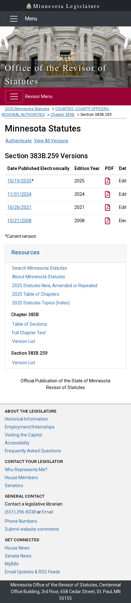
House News (17, 547)
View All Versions (51, 140)
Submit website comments (32, 529)
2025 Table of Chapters (35, 294)
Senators (14, 485)
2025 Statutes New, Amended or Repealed (54, 285)
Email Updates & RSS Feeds (32, 571)
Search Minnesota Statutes (39, 268)
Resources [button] (25, 252)
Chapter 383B (62, 114)
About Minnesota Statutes (38, 276)
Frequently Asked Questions (33, 450)
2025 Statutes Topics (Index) (41, 302)
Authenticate (18, 140)
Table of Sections (29, 324)
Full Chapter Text (29, 332)
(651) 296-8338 (20, 511)
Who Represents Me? (26, 469)
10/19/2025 (19, 180)
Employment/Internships (30, 426)
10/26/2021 (19, 207)
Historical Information (26, 419)
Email (47, 511)
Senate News (18, 555)
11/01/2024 (19, 194)
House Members (21, 477)
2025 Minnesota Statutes (27, 109)
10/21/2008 (19, 220)
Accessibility (17, 442)
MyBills (12, 563)
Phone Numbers (21, 521)
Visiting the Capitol (23, 434)
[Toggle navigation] (14, 18)
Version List (23, 341)
